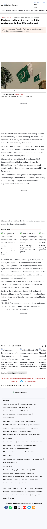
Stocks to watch (19, 421)
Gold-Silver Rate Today (9, 425)
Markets (27, 10)
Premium (8, 10)
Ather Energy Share (34, 434)
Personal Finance (7, 476)
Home (3, 10)
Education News (7, 479)
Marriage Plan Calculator (27, 452)
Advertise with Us (24, 495)
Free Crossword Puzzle (9, 462)
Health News (24, 479)
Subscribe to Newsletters (23, 459)
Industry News (38, 476)
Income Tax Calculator (9, 442)
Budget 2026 (24, 483)
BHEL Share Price (25, 411)
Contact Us (15, 495)
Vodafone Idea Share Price (24, 414)
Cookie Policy (39, 488)
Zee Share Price (23, 434)
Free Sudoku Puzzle (37, 459)
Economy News (33, 479)
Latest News (6, 470)
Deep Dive (6, 428)
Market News (25, 470)
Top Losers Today (22, 425)
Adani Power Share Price (10, 407)
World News (29, 476)
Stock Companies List (9, 459)
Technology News (19, 476)
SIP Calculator (18, 445)
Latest (14, 10)
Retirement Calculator (30, 445)
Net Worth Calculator (37, 442)
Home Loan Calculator (23, 448)
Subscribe (40, 495)
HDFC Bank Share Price (9, 434)
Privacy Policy (29, 488)
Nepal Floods (34, 428)
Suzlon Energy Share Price (10, 404)
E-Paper (20, 10)
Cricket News (30, 473)
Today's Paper (7, 488)
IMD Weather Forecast (25, 431)
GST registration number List (34, 491)
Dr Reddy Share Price (9, 414)
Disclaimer (6, 491)
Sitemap (34, 495)
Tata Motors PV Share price (10, 411)
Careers (5, 498)
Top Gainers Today (35, 425)
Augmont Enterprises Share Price (20, 428)
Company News (16, 470)
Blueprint (34, 10)
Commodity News (8, 473)
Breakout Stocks (30, 421)
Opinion (41, 10)
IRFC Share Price (23, 407)
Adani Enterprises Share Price (28, 404)
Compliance (6, 495)
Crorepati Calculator (23, 442)
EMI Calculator (7, 445)
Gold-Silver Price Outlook (10, 431)
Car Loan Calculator (8, 448)
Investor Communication (17, 491)
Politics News (14, 483)
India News (8, 17)
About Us (15, 488)
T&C (21, 488)
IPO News (34, 470)
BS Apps (12, 498)
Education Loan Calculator (10, 452)
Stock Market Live (8, 421)
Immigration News (20, 473)
